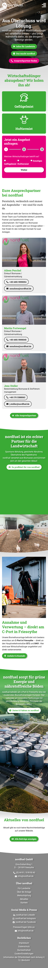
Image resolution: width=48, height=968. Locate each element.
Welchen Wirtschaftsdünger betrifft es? (21, 156)
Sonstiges (37, 160)
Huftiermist (23, 163)
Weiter (24, 169)
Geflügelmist (10, 163)
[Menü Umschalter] (44, 5)
